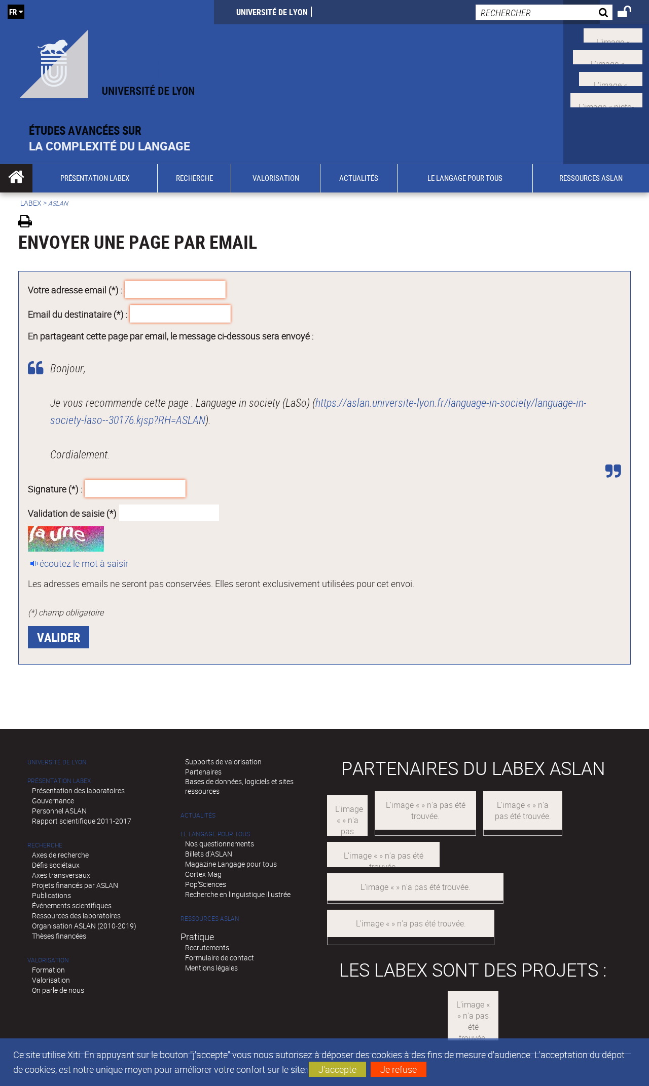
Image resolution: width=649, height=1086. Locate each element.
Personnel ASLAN (59, 811)
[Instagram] (606, 99)
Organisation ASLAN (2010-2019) (84, 925)
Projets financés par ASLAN (75, 885)
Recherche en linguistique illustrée (238, 894)
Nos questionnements (219, 843)
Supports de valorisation (223, 761)
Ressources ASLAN (210, 918)
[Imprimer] (28, 222)
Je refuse (398, 1069)
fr (13, 12)
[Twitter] (613, 34)
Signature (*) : (55, 489)
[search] (544, 12)
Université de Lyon (272, 12)
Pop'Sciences (205, 884)
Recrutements (207, 947)
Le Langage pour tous (215, 834)
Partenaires (203, 772)
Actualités (198, 815)
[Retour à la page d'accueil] (107, 61)
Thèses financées (59, 936)
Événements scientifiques (72, 905)
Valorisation (48, 960)
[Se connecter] (631, 13)
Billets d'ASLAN (208, 854)
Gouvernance (53, 800)
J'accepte (337, 1069)
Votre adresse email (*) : (75, 290)
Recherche (44, 845)
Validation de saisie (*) (72, 513)
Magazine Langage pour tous (231, 864)
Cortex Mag (203, 874)
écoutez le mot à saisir (84, 563)
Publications (51, 895)
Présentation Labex (59, 781)
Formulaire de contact (219, 957)
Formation (48, 970)
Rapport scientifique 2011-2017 (81, 821)
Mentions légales (211, 968)
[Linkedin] (610, 77)
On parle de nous (58, 990)
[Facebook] (607, 56)
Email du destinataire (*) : (78, 313)
